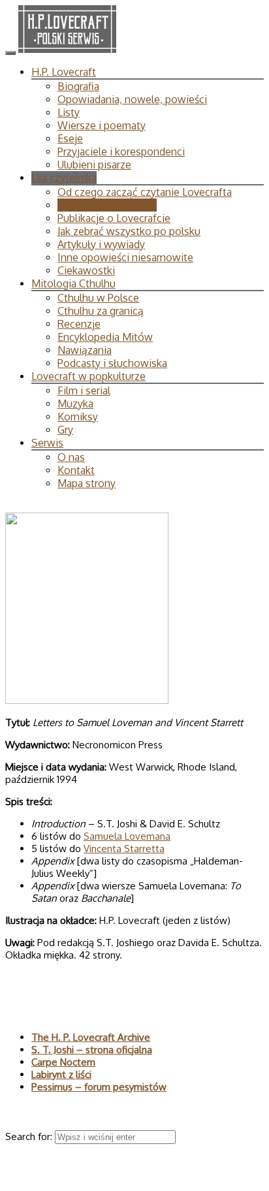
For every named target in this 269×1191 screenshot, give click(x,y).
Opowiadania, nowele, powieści (132, 99)
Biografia (78, 86)
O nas (71, 457)
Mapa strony (86, 483)
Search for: (30, 1136)
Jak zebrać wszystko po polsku (128, 231)
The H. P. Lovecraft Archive (90, 1037)
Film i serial (83, 390)
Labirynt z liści (61, 1074)
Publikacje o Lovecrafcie (113, 218)
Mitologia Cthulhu (73, 283)
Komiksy (77, 416)
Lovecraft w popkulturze (88, 376)
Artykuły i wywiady (101, 244)
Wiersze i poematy (101, 125)
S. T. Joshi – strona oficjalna (91, 1049)
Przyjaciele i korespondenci (121, 151)
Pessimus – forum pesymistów (98, 1087)
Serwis (47, 442)
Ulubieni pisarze (94, 164)
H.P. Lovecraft (63, 71)
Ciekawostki (86, 270)
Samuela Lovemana (127, 836)
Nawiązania (84, 350)
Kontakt (76, 470)
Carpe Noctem (63, 1062)
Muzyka (75, 403)
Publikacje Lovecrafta (107, 205)
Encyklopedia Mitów (105, 336)
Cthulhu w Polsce (98, 297)
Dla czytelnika (64, 177)
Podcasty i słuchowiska (112, 363)
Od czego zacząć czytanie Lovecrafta (144, 191)
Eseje (70, 138)
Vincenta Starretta (124, 848)
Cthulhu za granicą (100, 310)
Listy (68, 112)
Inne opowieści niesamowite (125, 257)
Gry (65, 429)
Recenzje (79, 323)
